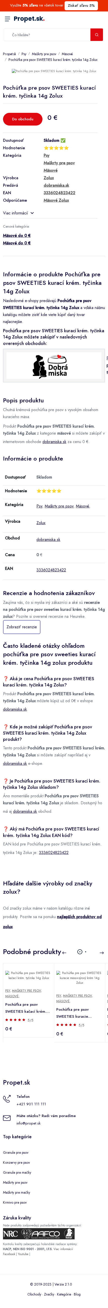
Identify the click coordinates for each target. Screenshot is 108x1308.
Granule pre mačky (17, 1172)
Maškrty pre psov (44, 53)
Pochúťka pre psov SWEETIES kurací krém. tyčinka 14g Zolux (53, 59)
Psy (24, 53)
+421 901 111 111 (31, 1104)
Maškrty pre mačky (16, 1192)
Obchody (34, 1294)
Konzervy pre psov (16, 1162)
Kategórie (64, 1294)
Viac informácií (15, 213)
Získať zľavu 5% (81, 5)
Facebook (9, 1254)
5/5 (30, 1020)
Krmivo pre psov (15, 1202)
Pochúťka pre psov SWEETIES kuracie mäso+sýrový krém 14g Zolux (76, 1013)
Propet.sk (29, 18)
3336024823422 (51, 570)
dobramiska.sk (54, 442)
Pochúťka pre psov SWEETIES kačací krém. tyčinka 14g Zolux (25, 1008)
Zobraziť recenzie (22, 627)
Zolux (40, 523)
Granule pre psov (15, 1152)
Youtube (23, 1254)
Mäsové (67, 53)
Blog (77, 1294)
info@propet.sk (28, 1123)
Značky (49, 1294)
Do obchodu (22, 119)
